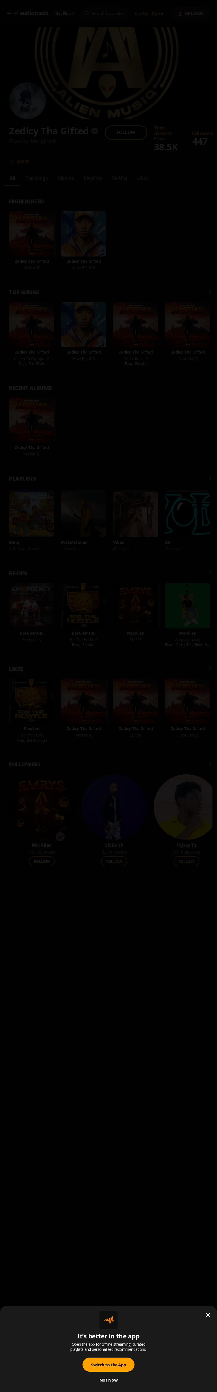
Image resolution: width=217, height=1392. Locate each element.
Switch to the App (108, 1364)
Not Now (108, 1380)
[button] (108, 696)
